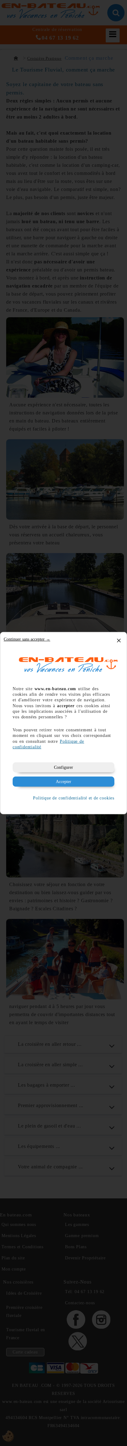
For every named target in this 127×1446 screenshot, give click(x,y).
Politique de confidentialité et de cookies (73, 797)
